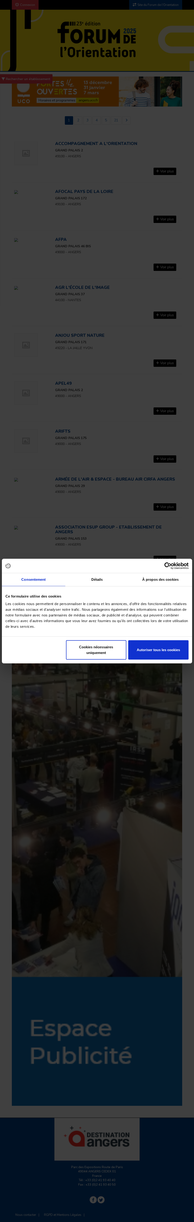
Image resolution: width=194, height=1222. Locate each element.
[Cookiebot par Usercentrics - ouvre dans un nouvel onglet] (168, 565)
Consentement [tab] (33, 579)
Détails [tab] (97, 579)
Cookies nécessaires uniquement (96, 649)
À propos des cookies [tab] (160, 579)
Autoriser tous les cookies (158, 650)
